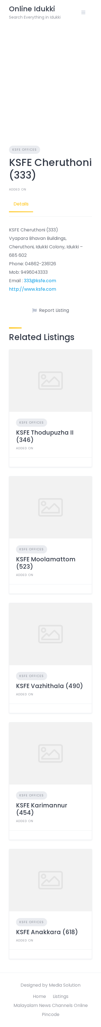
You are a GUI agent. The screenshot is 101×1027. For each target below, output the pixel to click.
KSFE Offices (24, 149)
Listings (60, 996)
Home (39, 996)
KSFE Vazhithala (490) (49, 686)
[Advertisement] (50, 78)
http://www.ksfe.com (32, 289)
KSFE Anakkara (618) (47, 932)
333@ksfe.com (40, 280)
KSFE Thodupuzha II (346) (45, 436)
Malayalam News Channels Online (50, 1005)
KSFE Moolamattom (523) (45, 563)
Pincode (50, 1014)
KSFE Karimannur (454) (41, 809)
